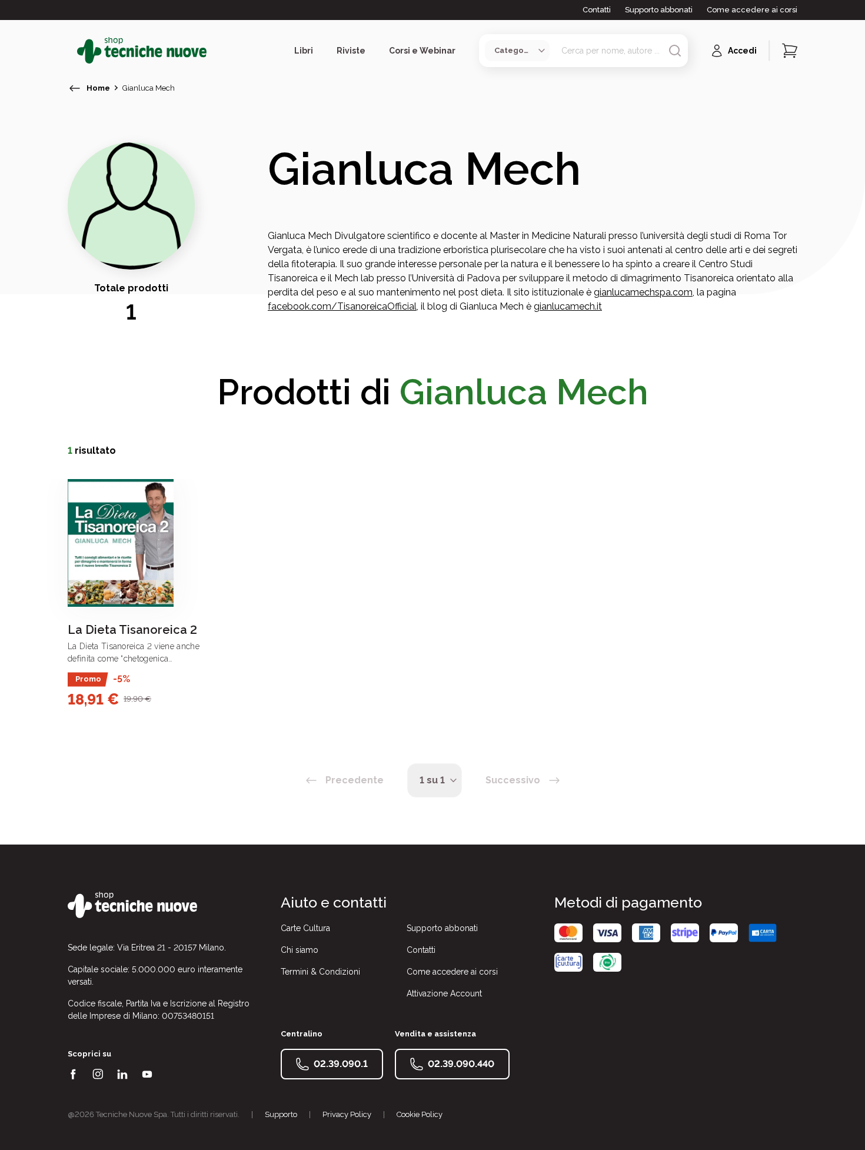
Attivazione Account (444, 993)
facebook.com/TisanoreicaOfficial (342, 306)
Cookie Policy (420, 1114)
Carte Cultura (305, 928)
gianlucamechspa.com (643, 292)
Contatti (597, 9)
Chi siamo (299, 950)
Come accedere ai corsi (752, 9)
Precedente (354, 780)
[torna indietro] (75, 88)
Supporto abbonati (659, 9)
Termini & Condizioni (320, 971)
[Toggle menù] (72, 50)
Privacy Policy (346, 1114)
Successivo (512, 780)
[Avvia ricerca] (675, 51)
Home (98, 88)
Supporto (281, 1114)
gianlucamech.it (568, 306)
